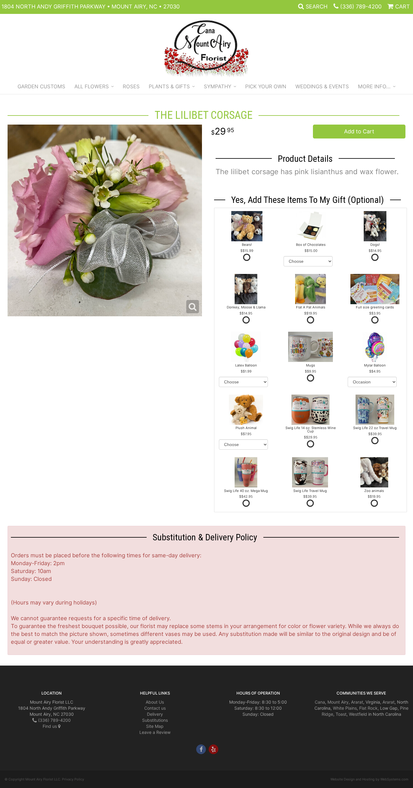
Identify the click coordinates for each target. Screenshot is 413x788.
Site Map (155, 726)
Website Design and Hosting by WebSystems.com (369, 779)
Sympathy (217, 86)
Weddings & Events (322, 86)
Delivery (155, 714)
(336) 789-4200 (361, 6)
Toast (341, 714)
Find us (50, 726)
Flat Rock (368, 708)
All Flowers (91, 86)
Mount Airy (338, 702)
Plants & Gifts (169, 86)
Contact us (155, 708)
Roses (131, 86)
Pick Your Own (265, 86)
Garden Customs (41, 86)
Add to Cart (359, 131)
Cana (320, 702)
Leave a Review (155, 732)
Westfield (358, 714)
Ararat (357, 702)
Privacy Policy (73, 779)
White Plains (345, 708)
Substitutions (155, 720)
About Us (155, 702)
